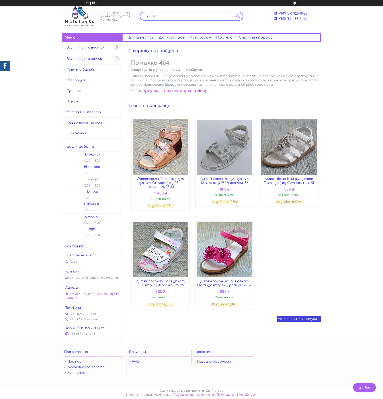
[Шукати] (237, 16)
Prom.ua (217, 390)
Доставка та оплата (86, 367)
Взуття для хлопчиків (85, 59)
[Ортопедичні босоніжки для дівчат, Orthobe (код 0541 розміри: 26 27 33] (160, 147)
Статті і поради (256, 37)
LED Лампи (76, 133)
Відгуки (72, 101)
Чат (368, 387)
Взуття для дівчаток (85, 47)
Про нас (224, 37)
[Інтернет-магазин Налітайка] (79, 16)
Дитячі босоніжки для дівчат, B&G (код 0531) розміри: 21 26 (160, 283)
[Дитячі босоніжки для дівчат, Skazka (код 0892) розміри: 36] (225, 147)
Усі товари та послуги (297, 319)
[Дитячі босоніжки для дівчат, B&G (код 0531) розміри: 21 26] (160, 249)
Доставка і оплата (83, 112)
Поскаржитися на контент (193, 394)
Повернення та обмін (85, 123)
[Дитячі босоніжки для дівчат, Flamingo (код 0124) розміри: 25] (289, 147)
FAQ (135, 361)
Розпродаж (200, 37)
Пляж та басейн (80, 70)
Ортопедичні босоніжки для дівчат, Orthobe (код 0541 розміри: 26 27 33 (160, 183)
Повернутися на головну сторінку (170, 91)
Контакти (76, 372)
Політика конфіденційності (237, 394)
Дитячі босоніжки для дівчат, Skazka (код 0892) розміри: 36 (224, 181)
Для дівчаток (141, 37)
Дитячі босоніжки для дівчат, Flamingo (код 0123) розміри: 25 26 (224, 283)
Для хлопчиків (172, 37)
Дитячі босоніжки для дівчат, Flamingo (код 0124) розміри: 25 (289, 181)
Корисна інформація (214, 361)
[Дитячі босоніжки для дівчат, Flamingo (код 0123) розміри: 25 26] (225, 249)
